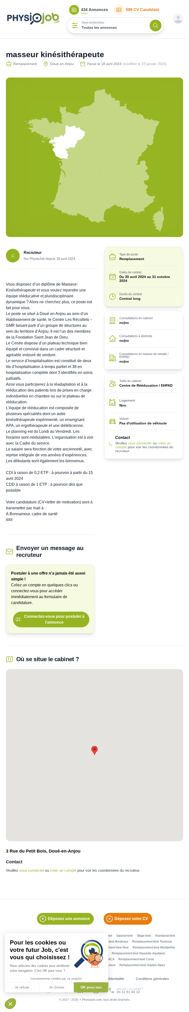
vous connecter (140, 443)
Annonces (94, 10)
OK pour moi (91, 987)
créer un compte (63, 870)
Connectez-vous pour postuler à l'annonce (54, 619)
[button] (10, 1004)
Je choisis (56, 987)
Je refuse (22, 987)
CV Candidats (142, 10)
